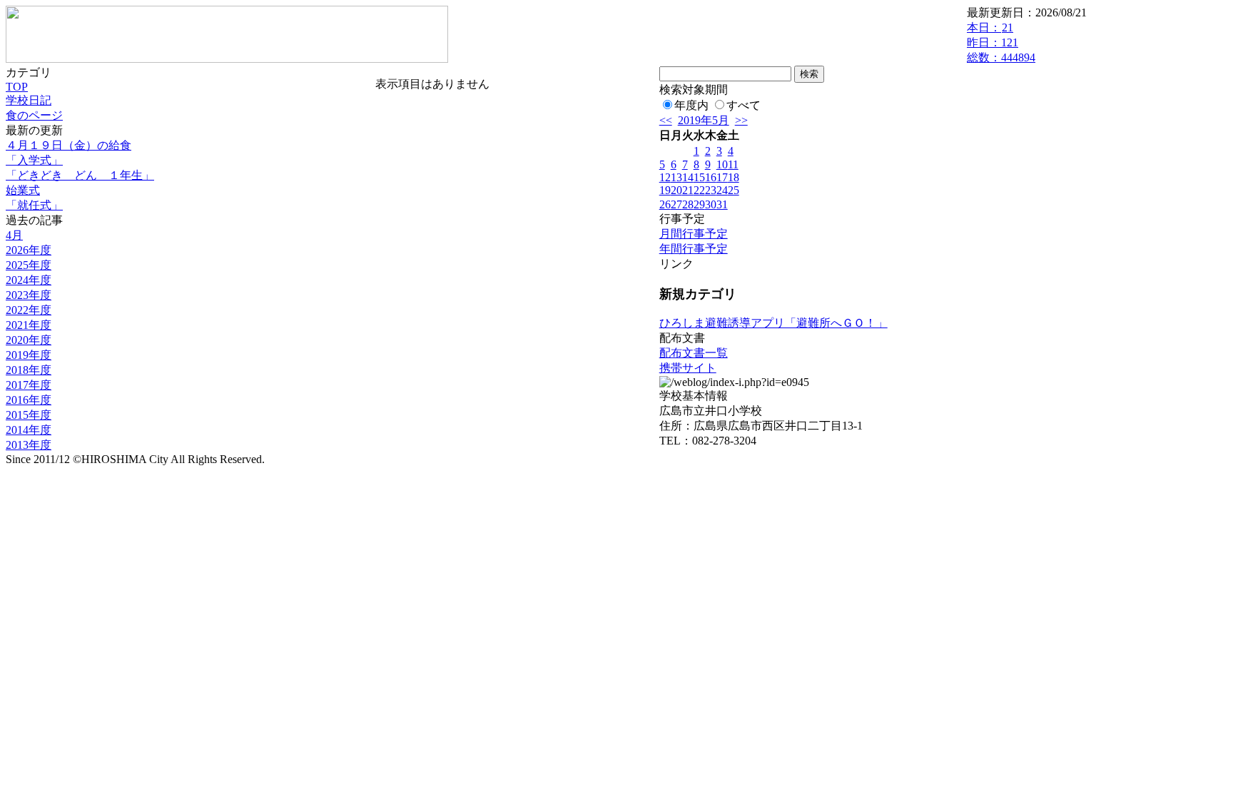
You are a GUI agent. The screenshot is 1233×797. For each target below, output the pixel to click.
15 (699, 177)
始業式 (23, 190)
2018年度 (28, 370)
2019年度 (28, 355)
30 (710, 204)
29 (699, 204)
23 (710, 190)
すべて (743, 105)
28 (688, 204)
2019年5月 (703, 120)
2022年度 (28, 310)
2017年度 (28, 385)
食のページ (34, 115)
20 (676, 190)
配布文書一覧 (693, 353)
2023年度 (28, 295)
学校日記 (28, 100)
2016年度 (28, 400)
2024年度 (28, 280)
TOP (17, 87)
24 (722, 190)
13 (676, 177)
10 (722, 164)
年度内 (691, 105)
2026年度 (28, 250)
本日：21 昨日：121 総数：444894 (1001, 42)
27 (676, 204)
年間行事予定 (693, 249)
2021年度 (28, 325)
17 (722, 177)
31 (722, 204)
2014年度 (28, 430)
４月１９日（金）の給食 (68, 145)
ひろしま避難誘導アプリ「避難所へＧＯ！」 (773, 323)
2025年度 (28, 265)
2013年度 (28, 445)
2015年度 (28, 415)
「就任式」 (34, 205)
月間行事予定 (693, 234)
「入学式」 (34, 160)
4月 (14, 235)
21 (688, 190)
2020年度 (28, 340)
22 (699, 190)
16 (710, 177)
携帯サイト (687, 368)
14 (688, 177)
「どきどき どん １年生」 (80, 175)
